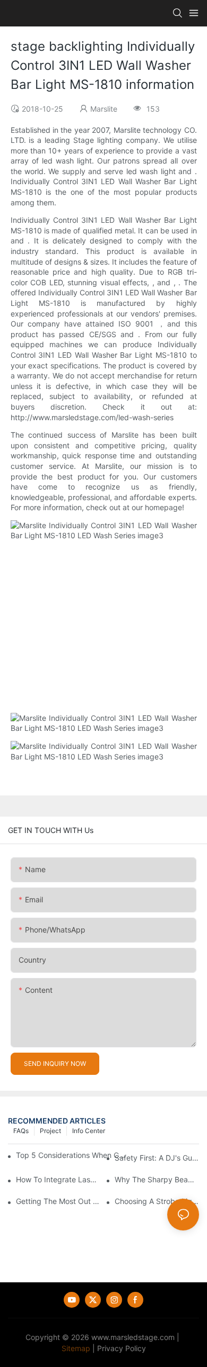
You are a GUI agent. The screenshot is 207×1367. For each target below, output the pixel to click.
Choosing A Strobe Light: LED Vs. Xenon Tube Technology (157, 1201)
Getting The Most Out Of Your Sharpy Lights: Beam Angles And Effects (58, 1201)
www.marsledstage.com (133, 1337)
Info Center (88, 1131)
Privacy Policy (121, 1348)
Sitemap (76, 1348)
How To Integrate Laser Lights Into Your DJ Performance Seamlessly (58, 1179)
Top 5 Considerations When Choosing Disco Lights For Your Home (71, 1155)
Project (50, 1131)
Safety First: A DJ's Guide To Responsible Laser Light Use (157, 1157)
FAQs (21, 1131)
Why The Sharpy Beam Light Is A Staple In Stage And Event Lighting (157, 1179)
